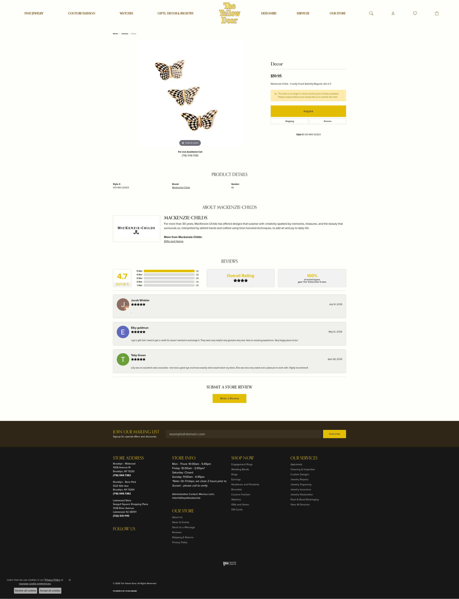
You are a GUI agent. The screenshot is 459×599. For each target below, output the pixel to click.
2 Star (139, 281)
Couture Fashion (81, 13)
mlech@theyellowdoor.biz (186, 498)
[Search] (371, 13)
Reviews (177, 532)
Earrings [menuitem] (236, 479)
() (197, 271)
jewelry (124, 33)
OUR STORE (337, 13)
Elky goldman (139, 328)
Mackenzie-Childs (181, 187)
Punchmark (131, 591)
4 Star (139, 274)
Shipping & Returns (183, 537)
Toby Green (138, 355)
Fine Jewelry (34, 13)
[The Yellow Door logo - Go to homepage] (229, 13)
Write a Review (229, 398)
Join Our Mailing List (136, 432)
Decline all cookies (25, 590)
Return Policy (271, 583)
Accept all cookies (50, 590)
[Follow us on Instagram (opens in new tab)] (116, 536)
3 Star (139, 278)
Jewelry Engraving (300, 484)
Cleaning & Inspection (302, 469)
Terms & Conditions (308, 583)
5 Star (139, 271)
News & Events (180, 522)
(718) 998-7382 (190, 155)
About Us (177, 517)
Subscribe (334, 434)
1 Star (139, 285)
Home (115, 33)
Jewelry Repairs (299, 479)
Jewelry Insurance (300, 489)
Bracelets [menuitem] (236, 489)
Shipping (289, 121)
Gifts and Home (173, 241)
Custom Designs (299, 474)
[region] (190, 93)
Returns (328, 121)
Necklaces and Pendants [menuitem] (245, 484)
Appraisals (296, 464)
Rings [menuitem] (234, 474)
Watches (126, 13)
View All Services (300, 504)
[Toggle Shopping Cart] (437, 13)
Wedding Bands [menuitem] (240, 469)
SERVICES (303, 13)
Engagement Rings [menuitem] (242, 464)
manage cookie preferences (35, 583)
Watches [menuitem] (236, 499)
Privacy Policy (179, 542)
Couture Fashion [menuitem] (240, 494)
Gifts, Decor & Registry (176, 13)
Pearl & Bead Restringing (304, 499)
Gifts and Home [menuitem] (240, 504)
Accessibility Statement (332, 583)
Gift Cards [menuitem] (237, 509)
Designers (268, 13)
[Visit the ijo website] (229, 563)
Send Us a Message (183, 527)
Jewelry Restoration (301, 494)
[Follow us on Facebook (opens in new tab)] (125, 536)
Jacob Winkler (140, 300)
